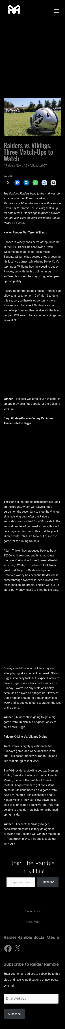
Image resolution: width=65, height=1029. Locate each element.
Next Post (32, 922)
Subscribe (48, 882)
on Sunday (18, 222)
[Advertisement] (32, 56)
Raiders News (14, 165)
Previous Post (32, 911)
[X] (17, 948)
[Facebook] (8, 948)
